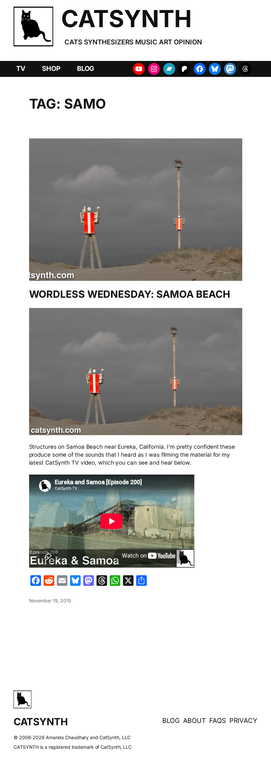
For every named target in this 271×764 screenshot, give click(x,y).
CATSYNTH (126, 18)
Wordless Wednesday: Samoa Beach (129, 294)
